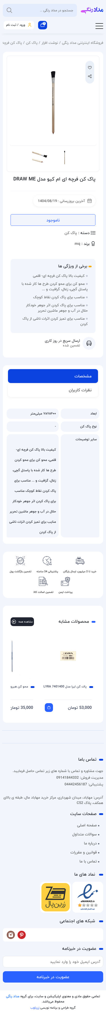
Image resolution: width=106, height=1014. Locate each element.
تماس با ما (88, 861)
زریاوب (34, 1007)
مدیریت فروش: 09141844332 (79, 777)
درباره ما (90, 843)
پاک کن (32, 42)
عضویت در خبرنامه (53, 976)
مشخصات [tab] (83, 376)
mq (77, 244)
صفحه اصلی (87, 825)
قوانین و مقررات (83, 852)
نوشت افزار (49, 42)
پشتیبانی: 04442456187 (84, 784)
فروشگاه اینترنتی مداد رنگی (82, 42)
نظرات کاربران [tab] (80, 390)
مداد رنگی (12, 996)
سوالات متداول (84, 834)
